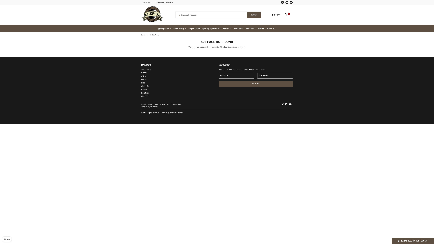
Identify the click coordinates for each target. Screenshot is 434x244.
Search (256, 15)
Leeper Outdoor (194, 29)
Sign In (278, 15)
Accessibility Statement (149, 107)
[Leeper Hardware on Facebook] (286, 104)
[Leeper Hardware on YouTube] (290, 104)
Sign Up (255, 84)
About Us (249, 29)
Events (144, 79)
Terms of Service (177, 104)
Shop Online (165, 29)
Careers (144, 89)
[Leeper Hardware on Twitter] (283, 104)
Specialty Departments (210, 29)
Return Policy (164, 104)
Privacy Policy (153, 104)
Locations (260, 29)
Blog (143, 83)
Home (143, 35)
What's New (238, 29)
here (226, 47)
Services (226, 29)
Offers (143, 76)
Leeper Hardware (153, 113)
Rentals (144, 73)
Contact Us (270, 29)
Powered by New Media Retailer (172, 113)
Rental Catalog (179, 29)
